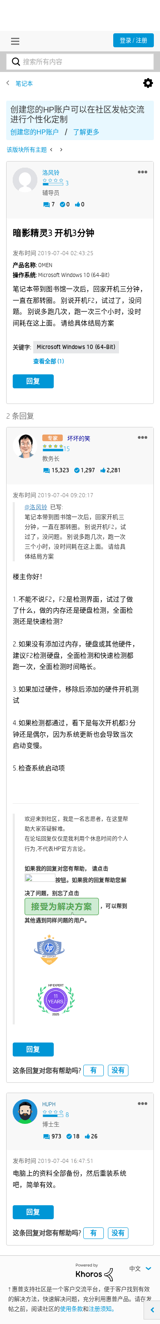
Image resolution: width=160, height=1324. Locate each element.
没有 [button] (118, 1070)
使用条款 (71, 1308)
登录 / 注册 (133, 40)
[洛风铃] (25, 180)
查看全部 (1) (48, 361)
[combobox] (80, 61)
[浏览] (13, 41)
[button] (142, 171)
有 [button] (93, 1070)
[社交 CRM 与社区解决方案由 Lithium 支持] (94, 1272)
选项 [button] (148, 83)
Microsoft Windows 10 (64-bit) (76, 347)
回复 (33, 381)
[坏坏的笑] (25, 446)
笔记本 (24, 83)
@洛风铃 (36, 507)
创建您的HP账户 (34, 132)
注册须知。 (103, 1308)
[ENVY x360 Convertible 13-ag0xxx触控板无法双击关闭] (60, 149)
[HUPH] (25, 1111)
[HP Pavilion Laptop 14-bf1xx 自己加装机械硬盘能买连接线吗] (52, 149)
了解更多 (86, 132)
